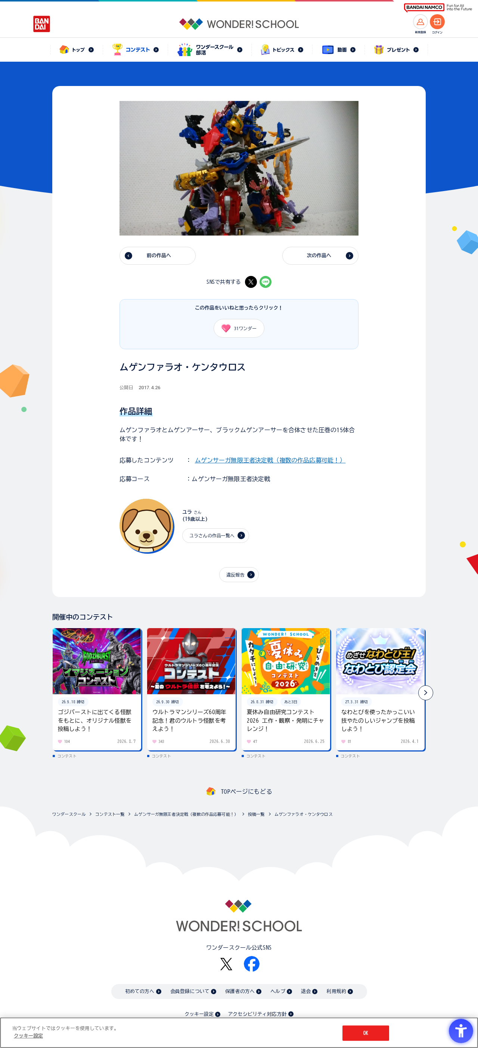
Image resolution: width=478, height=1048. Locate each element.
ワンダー (245, 328)
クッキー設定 (199, 1014)
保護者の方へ (240, 991)
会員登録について (189, 991)
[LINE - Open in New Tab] (265, 282)
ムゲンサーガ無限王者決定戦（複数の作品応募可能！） (270, 460)
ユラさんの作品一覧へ (212, 535)
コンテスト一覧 (109, 814)
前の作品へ (159, 255)
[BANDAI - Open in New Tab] (41, 24)
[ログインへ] (437, 21)
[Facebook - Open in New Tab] (252, 964)
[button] (425, 692)
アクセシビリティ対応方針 (257, 1014)
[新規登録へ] (420, 21)
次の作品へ (319, 255)
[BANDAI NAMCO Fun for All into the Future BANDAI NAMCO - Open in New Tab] (438, 8)
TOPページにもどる (246, 792)
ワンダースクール (69, 814)
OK (365, 1033)
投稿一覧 (256, 814)
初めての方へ (140, 991)
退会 (306, 991)
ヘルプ (277, 991)
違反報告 (235, 574)
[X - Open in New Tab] (251, 282)
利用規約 (336, 991)
